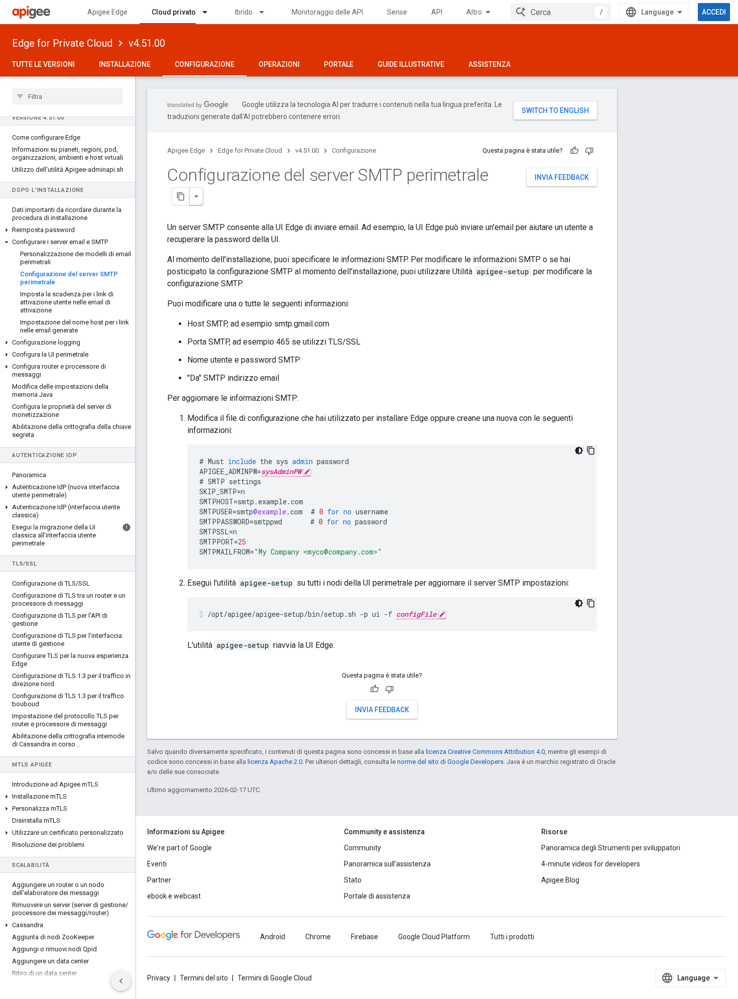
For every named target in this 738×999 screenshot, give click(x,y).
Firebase (364, 937)
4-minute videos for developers (590, 864)
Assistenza (489, 64)
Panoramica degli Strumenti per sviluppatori (610, 848)
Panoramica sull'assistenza (387, 864)
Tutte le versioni (43, 64)
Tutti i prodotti (512, 937)
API (436, 12)
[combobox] (561, 12)
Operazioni (279, 64)
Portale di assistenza (377, 896)
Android (272, 937)
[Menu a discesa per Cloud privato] (209, 12)
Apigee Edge (107, 12)
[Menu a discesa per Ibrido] (266, 12)
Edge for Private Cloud (62, 43)
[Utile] (574, 150)
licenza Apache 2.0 (275, 761)
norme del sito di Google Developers (450, 761)
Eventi (157, 864)
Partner (159, 880)
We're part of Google (179, 848)
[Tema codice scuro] (579, 451)
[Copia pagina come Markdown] (181, 196)
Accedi (714, 12)
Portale (338, 64)
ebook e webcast (174, 896)
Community (362, 848)
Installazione (125, 64)
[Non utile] (589, 150)
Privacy (158, 978)
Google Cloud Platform (434, 937)
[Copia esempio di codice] (591, 451)
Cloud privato (174, 12)
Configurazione (204, 64)
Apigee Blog (560, 880)
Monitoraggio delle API (327, 12)
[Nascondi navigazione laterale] (121, 981)
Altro (474, 12)
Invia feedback (562, 177)
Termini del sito (204, 978)
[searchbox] (67, 96)
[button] (67, 230)
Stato (352, 880)
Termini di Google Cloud (274, 978)
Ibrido (244, 12)
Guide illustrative (411, 64)
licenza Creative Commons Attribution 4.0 (485, 751)
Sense (397, 12)
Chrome (318, 937)
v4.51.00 (147, 43)
